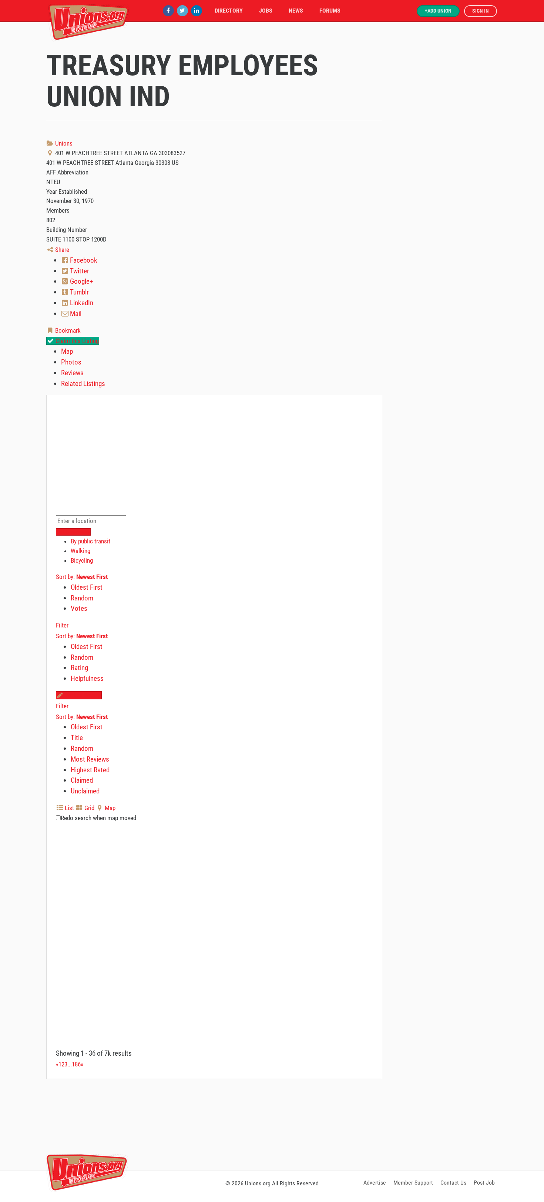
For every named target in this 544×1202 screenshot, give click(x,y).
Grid (88, 808)
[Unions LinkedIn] (196, 10)
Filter (62, 625)
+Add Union (438, 11)
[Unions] (88, 21)
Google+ (80, 281)
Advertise (374, 1182)
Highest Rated (90, 770)
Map (67, 351)
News (296, 10)
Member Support (413, 1182)
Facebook (82, 260)
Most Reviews (90, 759)
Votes (79, 608)
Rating (79, 667)
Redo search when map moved (98, 818)
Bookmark (67, 330)
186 (76, 1064)
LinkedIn (80, 303)
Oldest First (87, 587)
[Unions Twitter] (182, 10)
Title (77, 737)
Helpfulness (87, 678)
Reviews (72, 373)
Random (82, 598)
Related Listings (83, 383)
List (68, 808)
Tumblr (78, 292)
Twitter (78, 271)
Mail (74, 313)
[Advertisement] (272, 1123)
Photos (71, 362)
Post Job (484, 1182)
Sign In (480, 11)
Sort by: (82, 576)
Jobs (265, 10)
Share (61, 249)
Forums (329, 10)
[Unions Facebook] (168, 10)
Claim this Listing (76, 340)
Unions (63, 143)
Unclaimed (85, 791)
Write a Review (82, 695)
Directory (229, 10)
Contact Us (453, 1182)
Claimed (82, 780)
